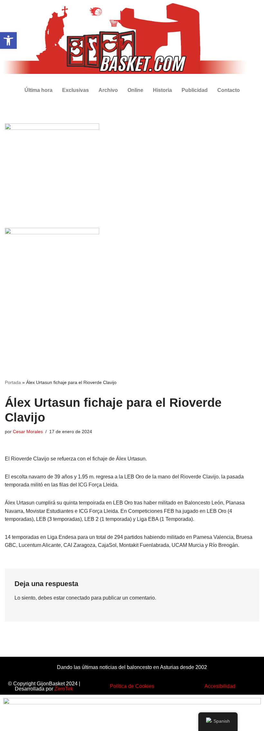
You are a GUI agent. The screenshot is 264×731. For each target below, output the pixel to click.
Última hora (38, 90)
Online (135, 90)
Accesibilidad (219, 686)
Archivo (108, 90)
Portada (13, 382)
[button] (8, 40)
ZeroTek (63, 688)
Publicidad (195, 90)
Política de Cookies (132, 686)
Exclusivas (75, 90)
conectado (78, 598)
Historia (162, 90)
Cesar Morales (28, 431)
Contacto (228, 90)
